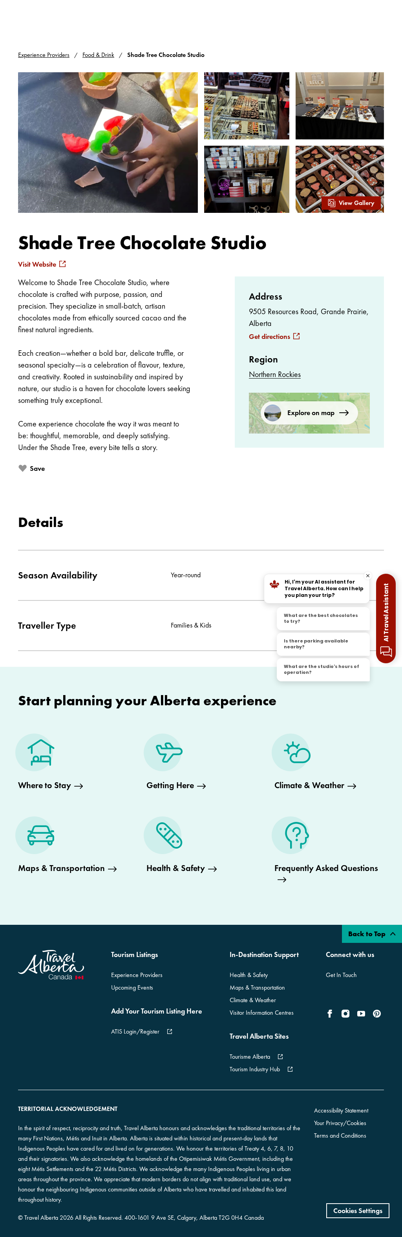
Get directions (269, 336)
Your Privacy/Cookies (340, 1123)
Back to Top (367, 933)
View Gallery (357, 203)
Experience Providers (43, 55)
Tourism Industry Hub (255, 1069)
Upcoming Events (132, 987)
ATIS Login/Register (135, 1031)
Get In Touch (341, 975)
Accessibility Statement (341, 1110)
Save (37, 468)
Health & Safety (249, 975)
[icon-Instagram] (345, 1013)
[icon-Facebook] (331, 1013)
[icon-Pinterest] (377, 1013)
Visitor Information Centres (262, 1012)
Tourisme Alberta (250, 1056)
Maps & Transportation (257, 987)
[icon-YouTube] (361, 1013)
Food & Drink (98, 55)
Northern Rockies (275, 374)
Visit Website (37, 264)
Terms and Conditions (340, 1135)
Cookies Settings (357, 1210)
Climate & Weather (253, 1000)
